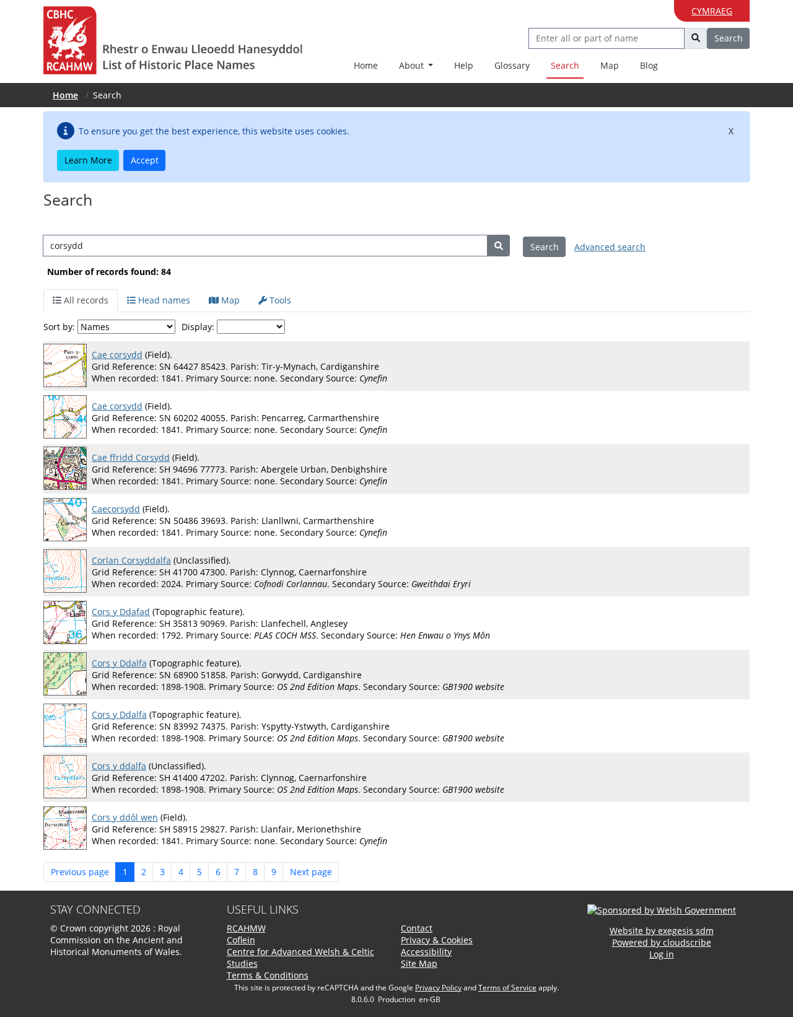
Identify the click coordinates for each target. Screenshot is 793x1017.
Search (565, 65)
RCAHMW (246, 928)
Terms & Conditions (268, 975)
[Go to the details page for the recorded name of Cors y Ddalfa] (67, 674)
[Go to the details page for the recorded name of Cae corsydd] (67, 366)
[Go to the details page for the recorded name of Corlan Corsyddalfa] (67, 571)
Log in (661, 954)
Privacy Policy (438, 987)
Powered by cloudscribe (661, 942)
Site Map (419, 963)
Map (609, 65)
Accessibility (426, 952)
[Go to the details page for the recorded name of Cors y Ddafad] (67, 623)
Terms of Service (507, 987)
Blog (649, 65)
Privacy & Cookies (437, 940)
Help (463, 65)
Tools (279, 300)
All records (84, 300)
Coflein (241, 940)
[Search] (498, 245)
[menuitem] (416, 66)
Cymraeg (711, 11)
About (412, 65)
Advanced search (610, 247)
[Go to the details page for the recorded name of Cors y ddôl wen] (67, 828)
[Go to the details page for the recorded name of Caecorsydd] (67, 520)
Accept (145, 160)
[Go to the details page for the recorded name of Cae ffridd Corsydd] (67, 469)
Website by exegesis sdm (662, 930)
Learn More (88, 160)
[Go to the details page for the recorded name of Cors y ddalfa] (67, 777)
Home (366, 65)
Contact (416, 928)
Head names (163, 300)
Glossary (512, 65)
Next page (311, 872)
